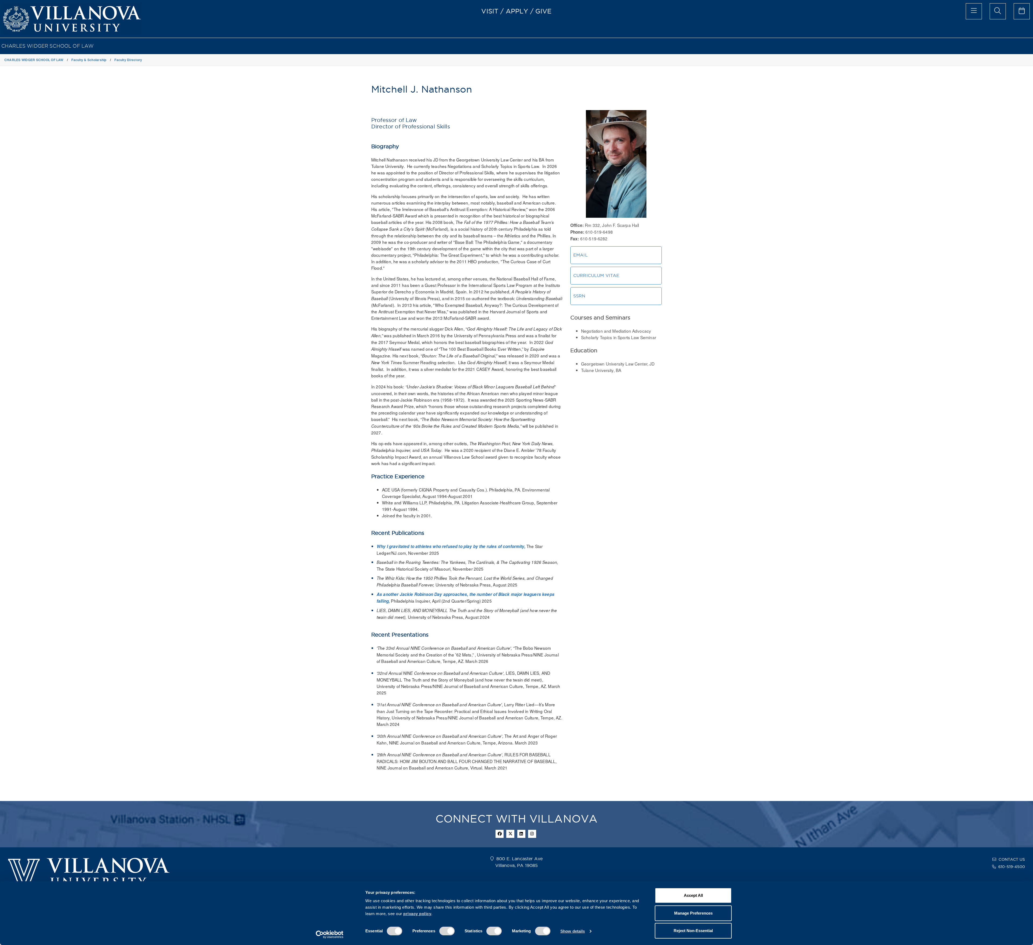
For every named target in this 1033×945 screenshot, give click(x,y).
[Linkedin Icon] (521, 834)
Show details (572, 931)
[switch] (447, 931)
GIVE (543, 11)
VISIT (489, 11)
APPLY (517, 11)
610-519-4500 (1011, 867)
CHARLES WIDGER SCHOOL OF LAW (47, 45)
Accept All (693, 895)
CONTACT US (1012, 859)
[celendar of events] (1022, 11)
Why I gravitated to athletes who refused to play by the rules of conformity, (451, 546)
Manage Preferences (693, 913)
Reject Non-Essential (693, 930)
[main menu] (974, 11)
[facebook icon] (500, 834)
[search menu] (998, 11)
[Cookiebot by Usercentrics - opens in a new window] (329, 934)
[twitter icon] (510, 834)
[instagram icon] (532, 834)
